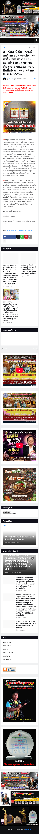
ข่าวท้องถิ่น (6, 656)
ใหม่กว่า (4, 349)
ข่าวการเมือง (7, 642)
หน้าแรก (5, 48)
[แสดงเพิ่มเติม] (4, 241)
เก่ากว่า (34, 349)
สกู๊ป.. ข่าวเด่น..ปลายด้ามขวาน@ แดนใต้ (22, 48)
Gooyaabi (28, 829)
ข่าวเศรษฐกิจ (7, 660)
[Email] (30, 237)
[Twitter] (18, 237)
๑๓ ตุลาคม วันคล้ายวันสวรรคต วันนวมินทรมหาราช (19, 538)
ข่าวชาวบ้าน (7, 645)
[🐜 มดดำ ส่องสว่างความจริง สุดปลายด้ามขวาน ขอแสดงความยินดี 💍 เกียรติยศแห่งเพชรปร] (10, 258)
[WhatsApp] (22, 237)
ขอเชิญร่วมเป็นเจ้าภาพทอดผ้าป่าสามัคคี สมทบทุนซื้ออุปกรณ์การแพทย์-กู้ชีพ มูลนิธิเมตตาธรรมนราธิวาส (28, 269)
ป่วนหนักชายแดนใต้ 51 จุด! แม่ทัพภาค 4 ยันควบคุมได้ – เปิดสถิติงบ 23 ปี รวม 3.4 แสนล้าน (26, 624)
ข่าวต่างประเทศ (8, 653)
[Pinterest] (26, 237)
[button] (36, 40)
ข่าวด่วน (5, 649)
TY (15, 829)
